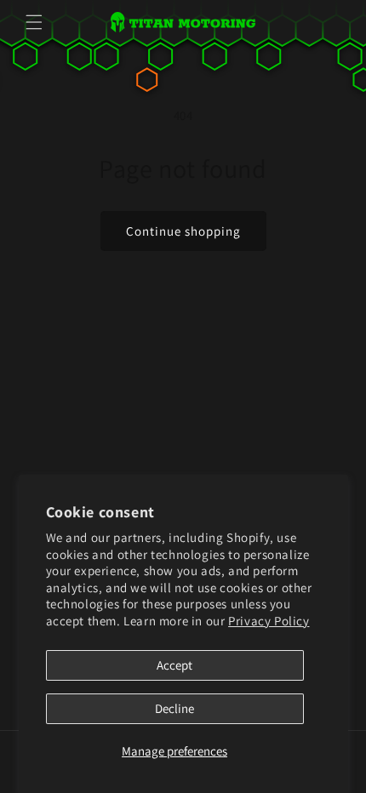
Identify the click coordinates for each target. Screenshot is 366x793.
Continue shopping (183, 231)
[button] (34, 22)
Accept (174, 665)
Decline (174, 708)
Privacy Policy (268, 621)
